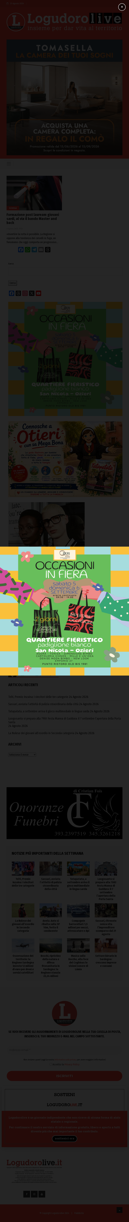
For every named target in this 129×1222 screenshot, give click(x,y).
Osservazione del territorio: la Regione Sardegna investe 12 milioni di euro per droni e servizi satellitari (23, 964)
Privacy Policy (71, 1064)
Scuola (13, 208)
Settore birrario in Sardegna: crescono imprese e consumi (106, 960)
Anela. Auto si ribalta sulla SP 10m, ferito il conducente (51, 925)
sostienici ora (64, 1138)
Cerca (11, 264)
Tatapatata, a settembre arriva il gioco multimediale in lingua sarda (48, 711)
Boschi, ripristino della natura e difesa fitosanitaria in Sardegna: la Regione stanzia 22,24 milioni (51, 966)
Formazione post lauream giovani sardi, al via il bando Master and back (33, 219)
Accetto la (65, 1064)
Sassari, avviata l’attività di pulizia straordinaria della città (43, 704)
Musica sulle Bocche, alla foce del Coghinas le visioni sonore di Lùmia (78, 962)
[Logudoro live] (64, 23)
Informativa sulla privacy (65, 1059)
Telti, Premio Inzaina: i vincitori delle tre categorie (38, 697)
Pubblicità (79, 1213)
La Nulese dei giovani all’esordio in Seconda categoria (41, 733)
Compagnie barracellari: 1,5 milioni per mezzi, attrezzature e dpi (78, 925)
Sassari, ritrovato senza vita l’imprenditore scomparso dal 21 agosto (105, 927)
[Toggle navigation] (8, 163)
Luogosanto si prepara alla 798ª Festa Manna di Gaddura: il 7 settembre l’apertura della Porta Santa (64, 720)
